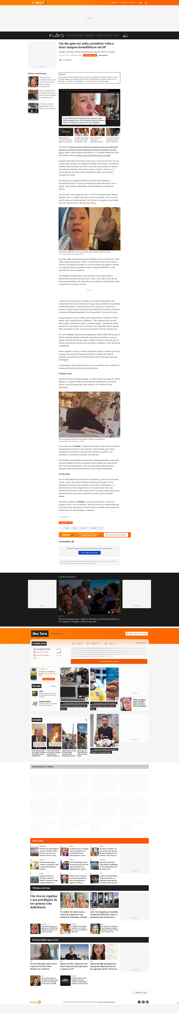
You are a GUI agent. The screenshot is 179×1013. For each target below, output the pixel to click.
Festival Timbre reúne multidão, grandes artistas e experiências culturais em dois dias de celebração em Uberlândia (79, 980)
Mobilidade (42, 846)
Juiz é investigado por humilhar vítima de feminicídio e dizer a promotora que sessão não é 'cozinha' (104, 914)
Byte (101, 873)
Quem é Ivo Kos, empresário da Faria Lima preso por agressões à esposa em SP (74, 966)
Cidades (67, 528)
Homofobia (93, 528)
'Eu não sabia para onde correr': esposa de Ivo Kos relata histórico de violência (44, 966)
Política (92, 909)
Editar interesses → (142, 643)
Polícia (75, 528)
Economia (102, 860)
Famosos (71, 860)
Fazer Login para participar (89, 553)
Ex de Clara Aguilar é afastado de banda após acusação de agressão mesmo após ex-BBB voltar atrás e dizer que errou (49, 980)
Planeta (41, 873)
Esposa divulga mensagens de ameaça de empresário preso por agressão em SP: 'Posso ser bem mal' (103, 966)
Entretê (61, 616)
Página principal (41, 2)
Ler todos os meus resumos (109, 661)
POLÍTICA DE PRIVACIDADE (106, 1002)
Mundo (71, 846)
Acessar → (54, 686)
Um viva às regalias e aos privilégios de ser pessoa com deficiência (43, 901)
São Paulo (83, 528)
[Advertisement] (134, 929)
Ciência (101, 846)
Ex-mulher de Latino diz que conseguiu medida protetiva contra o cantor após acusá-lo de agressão (109, 929)
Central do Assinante (128, 2)
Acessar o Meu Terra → (57, 633)
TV (70, 873)
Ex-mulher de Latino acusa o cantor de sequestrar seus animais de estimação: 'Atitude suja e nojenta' (73, 914)
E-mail (140, 2)
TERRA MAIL (115, 2)
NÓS (101, 528)
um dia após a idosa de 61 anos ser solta (93, 155)
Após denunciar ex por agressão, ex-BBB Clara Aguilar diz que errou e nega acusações (49, 929)
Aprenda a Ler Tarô (49, 679)
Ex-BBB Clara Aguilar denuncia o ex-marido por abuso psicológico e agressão (79, 929)
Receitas (41, 860)
